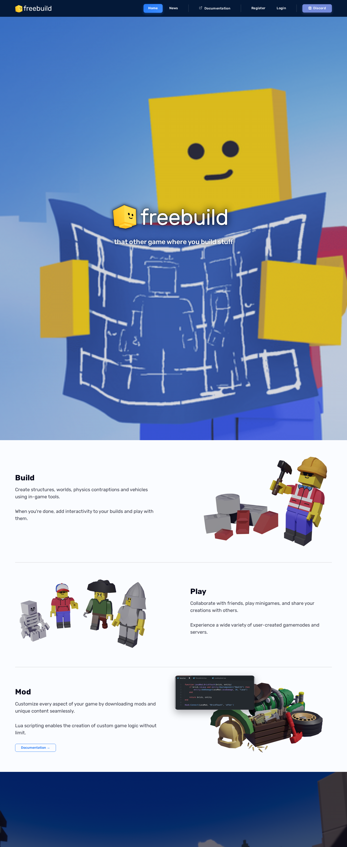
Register (258, 8)
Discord (319, 8)
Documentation (217, 8)
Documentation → (35, 748)
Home (153, 8)
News (173, 8)
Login (281, 8)
